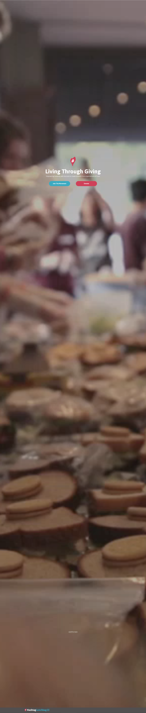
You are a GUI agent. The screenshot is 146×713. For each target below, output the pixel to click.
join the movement (59, 183)
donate (86, 183)
